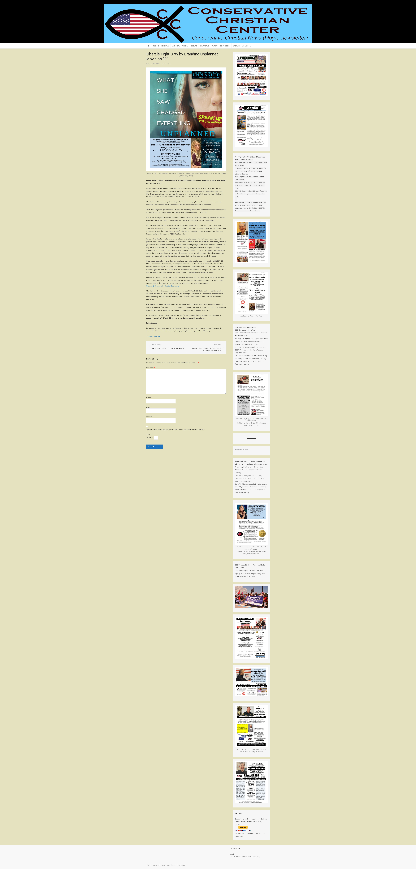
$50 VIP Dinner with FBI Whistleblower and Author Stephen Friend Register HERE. (251, 194)
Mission (156, 46)
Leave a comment (154, 337)
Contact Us (204, 46)
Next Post (206, 348)
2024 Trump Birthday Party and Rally (250, 565)
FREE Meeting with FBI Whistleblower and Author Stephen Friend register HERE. (250, 185)
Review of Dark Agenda (242, 46)
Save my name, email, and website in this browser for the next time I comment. (175, 429)
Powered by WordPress (161, 865)
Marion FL (176, 46)
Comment (150, 368)
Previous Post (168, 346)
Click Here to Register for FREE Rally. (249, 475)
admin (163, 64)
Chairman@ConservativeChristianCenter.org (162, 286)
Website (149, 417)
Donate (194, 46)
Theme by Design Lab (178, 865)
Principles (165, 46)
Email (148, 407)
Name (149, 397)
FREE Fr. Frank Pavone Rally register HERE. (251, 347)
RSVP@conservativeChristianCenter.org (245, 856)
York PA (185, 46)
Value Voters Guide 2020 (221, 46)
